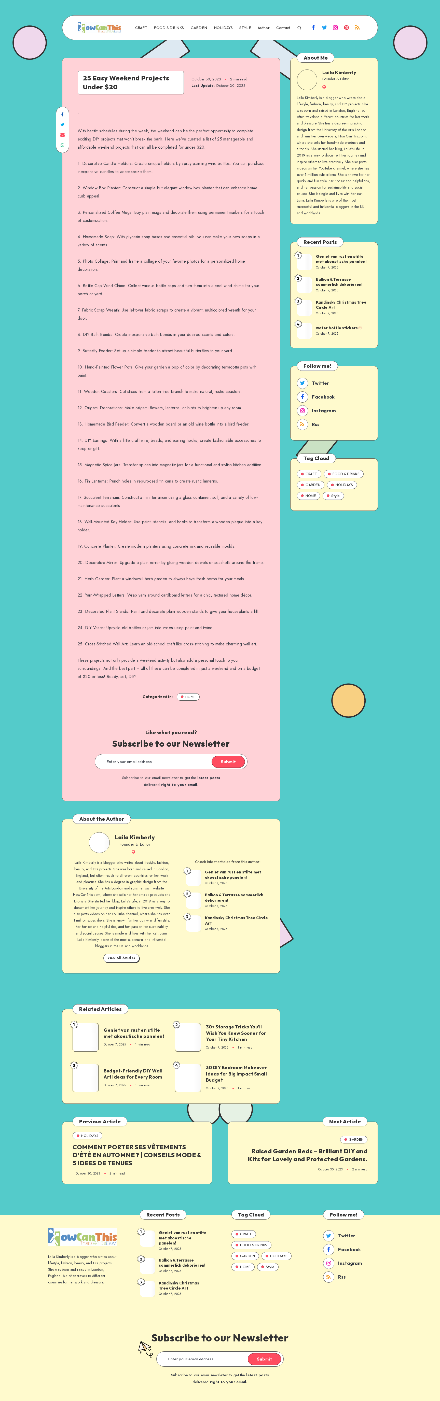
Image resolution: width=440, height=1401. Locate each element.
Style (335, 495)
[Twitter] (324, 28)
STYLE (245, 27)
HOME (190, 697)
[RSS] (357, 28)
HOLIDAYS (223, 27)
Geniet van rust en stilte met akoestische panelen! (233, 875)
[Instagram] (335, 28)
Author (264, 27)
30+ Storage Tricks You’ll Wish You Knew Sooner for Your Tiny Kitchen (236, 1033)
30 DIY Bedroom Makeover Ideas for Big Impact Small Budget (236, 1074)
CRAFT (141, 27)
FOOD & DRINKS (169, 27)
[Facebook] (313, 28)
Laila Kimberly (135, 837)
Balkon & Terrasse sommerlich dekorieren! (234, 897)
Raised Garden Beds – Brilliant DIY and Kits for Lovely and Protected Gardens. (307, 1155)
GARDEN (199, 27)
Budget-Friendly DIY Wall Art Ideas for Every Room (133, 1074)
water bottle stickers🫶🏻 (339, 328)
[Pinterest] (346, 28)
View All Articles (121, 958)
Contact (283, 27)
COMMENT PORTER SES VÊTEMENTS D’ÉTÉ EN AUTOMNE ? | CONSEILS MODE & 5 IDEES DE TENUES (137, 1155)
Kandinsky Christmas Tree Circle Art (236, 920)
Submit (228, 762)
